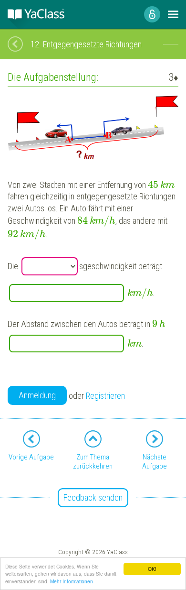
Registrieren (105, 396)
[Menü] (173, 14)
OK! (152, 568)
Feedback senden (93, 497)
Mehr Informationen (71, 581)
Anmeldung (37, 395)
